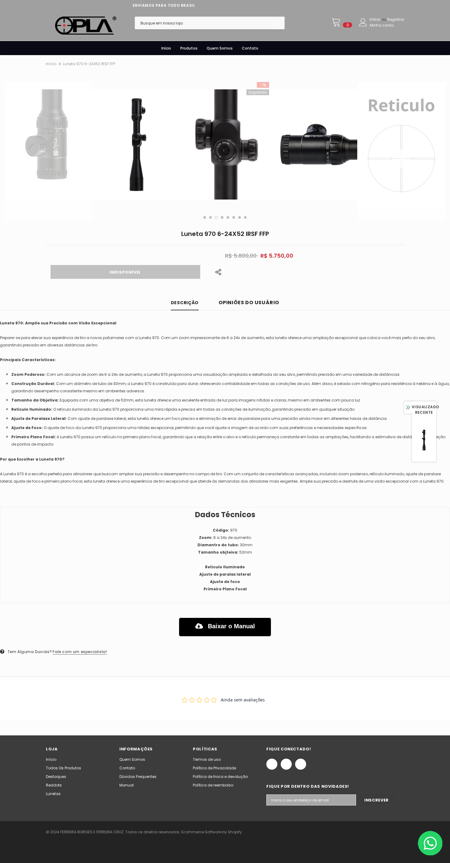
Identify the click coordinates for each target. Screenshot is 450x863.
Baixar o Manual (230, 626)
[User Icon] (363, 22)
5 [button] (228, 217)
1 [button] (204, 217)
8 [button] (245, 217)
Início (51, 63)
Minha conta (382, 25)
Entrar (375, 19)
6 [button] (233, 217)
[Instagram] (286, 764)
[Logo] (86, 26)
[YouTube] (300, 764)
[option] (49, 144)
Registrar (395, 19)
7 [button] (239, 217)
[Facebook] (271, 764)
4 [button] (222, 217)
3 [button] (216, 217)
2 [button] (210, 217)
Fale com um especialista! (80, 651)
